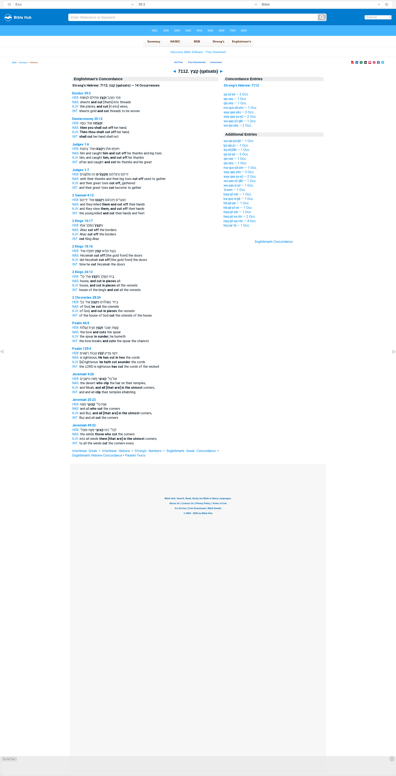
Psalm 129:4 (81, 349)
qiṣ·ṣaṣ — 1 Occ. (235, 99)
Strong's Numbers (148, 451)
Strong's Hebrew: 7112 (241, 85)
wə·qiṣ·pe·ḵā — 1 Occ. (239, 141)
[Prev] (5, 361)
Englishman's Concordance (274, 242)
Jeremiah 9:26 (83, 374)
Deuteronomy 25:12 (87, 119)
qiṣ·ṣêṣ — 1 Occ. (235, 103)
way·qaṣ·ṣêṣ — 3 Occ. (239, 112)
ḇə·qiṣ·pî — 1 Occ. (236, 145)
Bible (14, 62)
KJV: (75, 106)
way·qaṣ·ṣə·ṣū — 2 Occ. (240, 117)
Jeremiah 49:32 (84, 425)
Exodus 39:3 (81, 93)
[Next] (391, 361)
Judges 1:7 (80, 170)
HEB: (75, 98)
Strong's (23, 62)
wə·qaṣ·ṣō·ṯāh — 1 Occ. (240, 121)
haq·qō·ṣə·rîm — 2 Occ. (240, 216)
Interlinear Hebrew (116, 451)
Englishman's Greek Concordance (191, 451)
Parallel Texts (135, 455)
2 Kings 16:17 (82, 221)
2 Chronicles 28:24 (86, 297)
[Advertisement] (273, 318)
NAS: (75, 102)
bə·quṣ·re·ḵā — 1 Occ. (239, 199)
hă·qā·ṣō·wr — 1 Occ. (238, 208)
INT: (75, 111)
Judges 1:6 (80, 144)
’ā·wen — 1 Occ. (235, 190)
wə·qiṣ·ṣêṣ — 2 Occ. (238, 125)
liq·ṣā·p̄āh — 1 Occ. (237, 150)
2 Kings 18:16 (82, 246)
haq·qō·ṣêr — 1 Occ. (238, 212)
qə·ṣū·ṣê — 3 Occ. (236, 94)
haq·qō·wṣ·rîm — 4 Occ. (240, 221)
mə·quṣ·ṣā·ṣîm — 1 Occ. (240, 108)
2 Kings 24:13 (82, 272)
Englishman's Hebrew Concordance (97, 455)
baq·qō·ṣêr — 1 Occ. (238, 194)
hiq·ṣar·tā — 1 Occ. (237, 225)
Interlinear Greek (84, 451)
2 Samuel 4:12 (83, 195)
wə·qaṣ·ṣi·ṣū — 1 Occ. (239, 185)
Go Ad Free (9, 759)
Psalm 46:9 (80, 323)
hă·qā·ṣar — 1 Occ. (236, 203)
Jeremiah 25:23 (84, 400)
